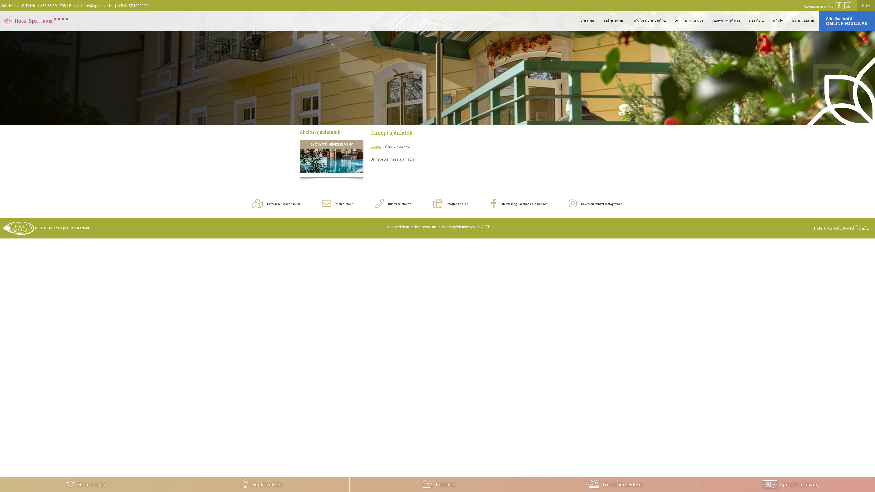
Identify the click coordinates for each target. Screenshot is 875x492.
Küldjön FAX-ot (457, 204)
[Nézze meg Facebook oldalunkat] (838, 6)
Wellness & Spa (689, 21)
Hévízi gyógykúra (649, 21)
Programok (803, 21)
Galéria (756, 21)
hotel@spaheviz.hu (97, 5)
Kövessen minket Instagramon (601, 204)
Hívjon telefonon (399, 204)
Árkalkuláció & (846, 21)
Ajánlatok (613, 21)
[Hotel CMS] (853, 228)
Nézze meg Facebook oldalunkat (524, 204)
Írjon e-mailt (344, 204)
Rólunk (587, 21)
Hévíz (778, 21)
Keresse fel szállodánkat (283, 204)
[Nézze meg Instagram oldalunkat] (847, 6)
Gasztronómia (726, 21)
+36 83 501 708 (53, 5)
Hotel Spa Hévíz (33, 21)
